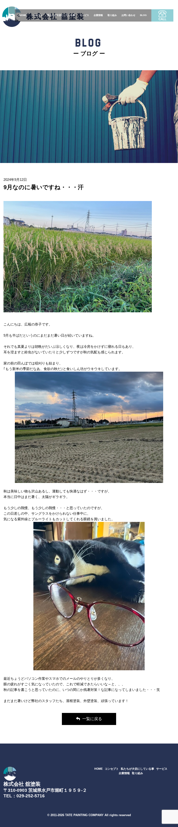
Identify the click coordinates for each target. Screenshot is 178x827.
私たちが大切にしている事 (61, 15)
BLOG (143, 15)
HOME (22, 15)
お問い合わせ (128, 15)
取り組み (112, 15)
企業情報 (98, 15)
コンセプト (37, 15)
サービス (84, 15)
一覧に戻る (92, 719)
